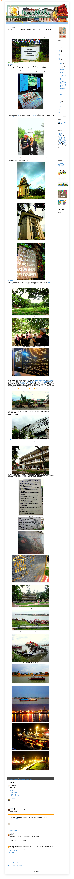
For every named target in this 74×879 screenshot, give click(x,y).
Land (59, 164)
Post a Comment (11, 852)
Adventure (60, 163)
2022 (60, 47)
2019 (60, 51)
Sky (58, 166)
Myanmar (65, 139)
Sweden (61, 144)
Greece (60, 140)
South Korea (60, 138)
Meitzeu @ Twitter (13, 794)
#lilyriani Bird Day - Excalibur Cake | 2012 (63, 82)
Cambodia (20, 779)
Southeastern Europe (61, 137)
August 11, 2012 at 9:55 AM (14, 795)
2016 (60, 55)
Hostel (62, 125)
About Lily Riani (42, 22)
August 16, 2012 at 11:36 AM (14, 841)
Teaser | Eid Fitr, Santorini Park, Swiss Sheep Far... (63, 72)
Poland (65, 147)
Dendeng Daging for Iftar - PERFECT (63, 88)
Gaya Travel (62, 122)
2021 (60, 48)
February (61, 106)
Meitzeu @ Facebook (13, 792)
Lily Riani (12, 778)
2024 (60, 44)
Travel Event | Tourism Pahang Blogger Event (63, 85)
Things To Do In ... (63, 124)
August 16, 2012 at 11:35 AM (14, 830)
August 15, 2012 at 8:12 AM (14, 818)
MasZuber (11, 808)
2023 (60, 46)
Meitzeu (11, 784)
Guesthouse (60, 126)
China (64, 142)
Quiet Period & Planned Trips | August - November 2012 (63, 75)
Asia (16, 22)
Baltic (61, 146)
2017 (60, 54)
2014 (60, 58)
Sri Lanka (64, 143)
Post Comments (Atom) (15, 862)
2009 (60, 112)
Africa (37, 22)
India (64, 138)
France (60, 147)
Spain (64, 145)
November (61, 63)
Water (63, 164)
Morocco (60, 145)
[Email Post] (18, 778)
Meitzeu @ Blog (12, 790)
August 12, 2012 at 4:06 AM (14, 805)
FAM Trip (60, 121)
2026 (60, 42)
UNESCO (30, 779)
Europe (26, 22)
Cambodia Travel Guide (25, 779)
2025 (60, 43)
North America (31, 22)
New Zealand (62, 136)
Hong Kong (64, 146)
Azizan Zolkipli (12, 798)
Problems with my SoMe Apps (62, 69)
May (60, 102)
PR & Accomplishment (51, 22)
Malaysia (12, 22)
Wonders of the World (61, 165)
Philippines (59, 143)
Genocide (15, 441)
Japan (65, 135)
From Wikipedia (10, 64)
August (61, 67)
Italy (62, 147)
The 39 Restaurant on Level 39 (63, 96)
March (61, 105)
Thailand (65, 134)
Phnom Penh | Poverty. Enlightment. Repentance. (62, 93)
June (60, 101)
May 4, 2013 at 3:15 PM (13, 850)
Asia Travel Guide (15, 779)
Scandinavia (21, 22)
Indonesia (59, 134)
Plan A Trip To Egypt (63, 98)
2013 (60, 59)
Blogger (39, 871)
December (61, 62)
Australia (65, 144)
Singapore (64, 140)
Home (8, 22)
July (60, 99)
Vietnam (59, 142)
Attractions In (64, 123)
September (61, 66)
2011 (60, 109)
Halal (64, 126)
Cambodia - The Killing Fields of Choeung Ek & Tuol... (62, 79)
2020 (60, 50)
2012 (11, 779)
